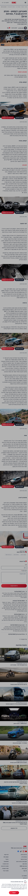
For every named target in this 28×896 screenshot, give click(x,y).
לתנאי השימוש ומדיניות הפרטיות (17, 888)
